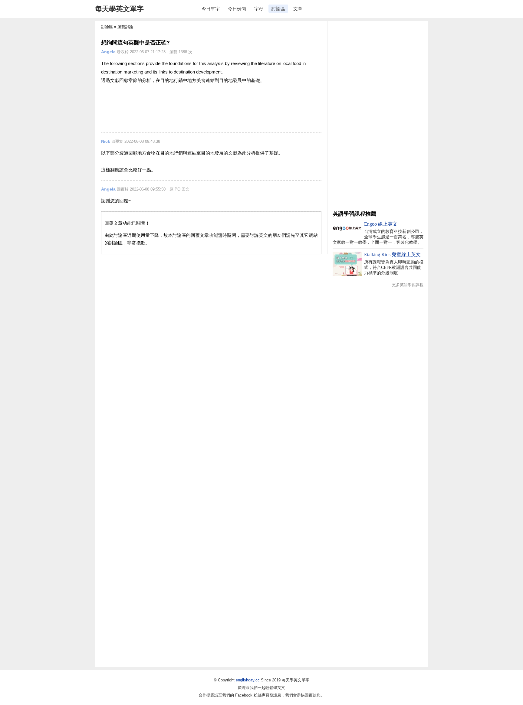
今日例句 (237, 8)
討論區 (278, 8)
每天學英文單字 (119, 9)
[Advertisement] (211, 111)
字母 (258, 8)
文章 (297, 8)
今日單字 (211, 8)
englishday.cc (248, 680)
